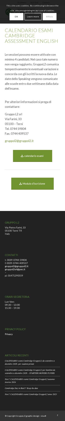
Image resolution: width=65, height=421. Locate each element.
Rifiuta (49, 16)
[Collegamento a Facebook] (57, 415)
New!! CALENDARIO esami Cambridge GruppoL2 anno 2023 (31, 394)
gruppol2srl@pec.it (15, 269)
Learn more (33, 16)
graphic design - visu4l (36, 416)
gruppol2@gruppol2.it (19, 141)
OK (16, 16)
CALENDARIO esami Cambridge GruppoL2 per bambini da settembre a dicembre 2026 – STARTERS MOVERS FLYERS (30, 371)
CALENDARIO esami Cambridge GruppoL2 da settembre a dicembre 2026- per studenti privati (30, 362)
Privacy (9, 334)
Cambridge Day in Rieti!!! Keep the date (21, 388)
